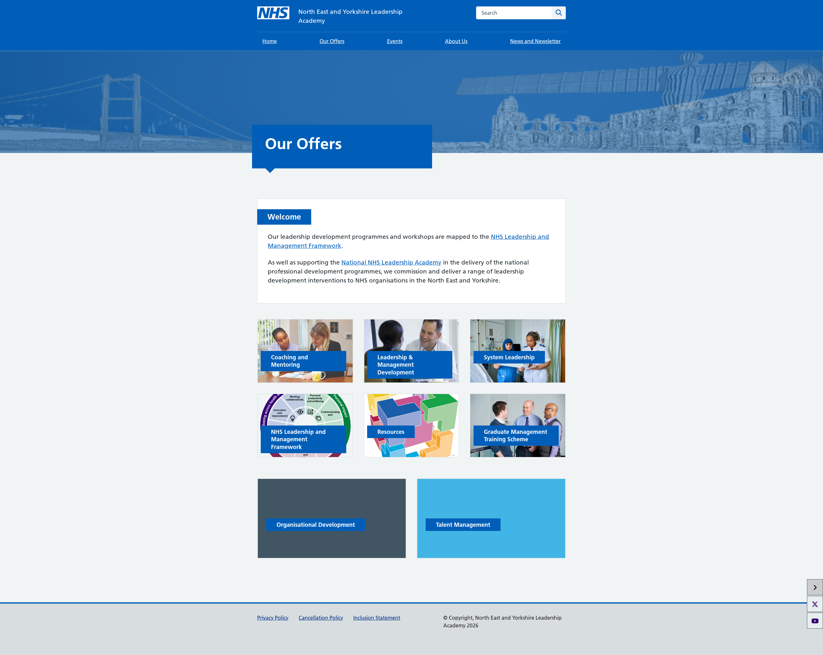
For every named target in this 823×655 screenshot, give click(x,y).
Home (269, 41)
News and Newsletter (535, 41)
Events (394, 41)
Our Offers (332, 41)
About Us (456, 41)
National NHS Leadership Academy (391, 262)
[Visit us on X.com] (815, 604)
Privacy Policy (272, 618)
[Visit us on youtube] (815, 621)
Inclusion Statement (376, 618)
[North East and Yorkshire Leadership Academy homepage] (273, 12)
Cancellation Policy (321, 618)
